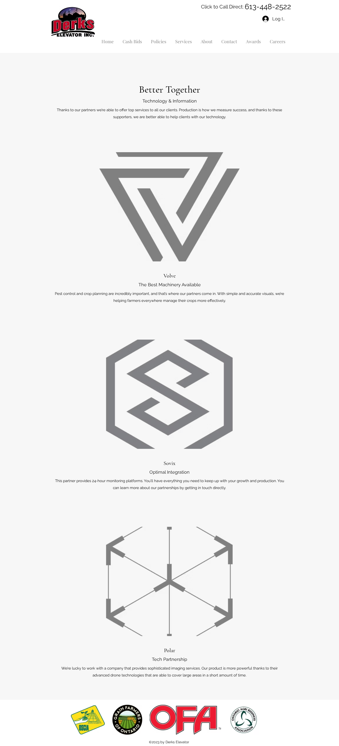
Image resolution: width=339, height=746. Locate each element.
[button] (183, 39)
